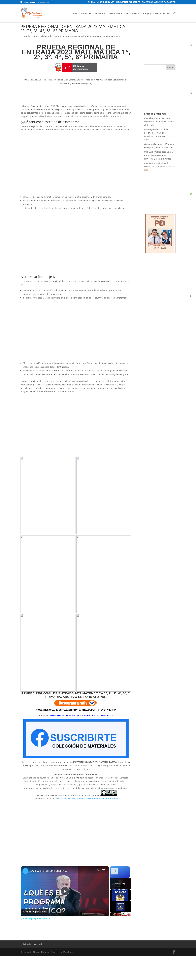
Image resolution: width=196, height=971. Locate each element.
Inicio (75, 13)
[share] (103, 869)
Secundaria (114, 13)
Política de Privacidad (31, 944)
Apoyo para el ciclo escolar (156, 13)
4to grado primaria (73, 36)
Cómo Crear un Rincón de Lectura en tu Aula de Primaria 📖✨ (159, 166)
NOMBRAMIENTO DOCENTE (128, 2)
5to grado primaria (92, 36)
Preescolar (86, 13)
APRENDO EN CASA (105, 2)
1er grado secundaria (31, 36)
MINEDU (91, 2)
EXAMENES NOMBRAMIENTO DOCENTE (158, 2)
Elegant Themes (41, 952)
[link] (25, 871)
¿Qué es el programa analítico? (48, 870)
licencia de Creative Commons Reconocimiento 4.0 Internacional (87, 798)
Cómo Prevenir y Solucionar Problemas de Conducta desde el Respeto (159, 121)
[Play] (120, 895)
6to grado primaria (111, 36)
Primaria (99, 13)
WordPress (68, 952)
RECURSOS (131, 13)
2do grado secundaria (52, 36)
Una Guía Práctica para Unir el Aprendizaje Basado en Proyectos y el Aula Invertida (158, 155)
